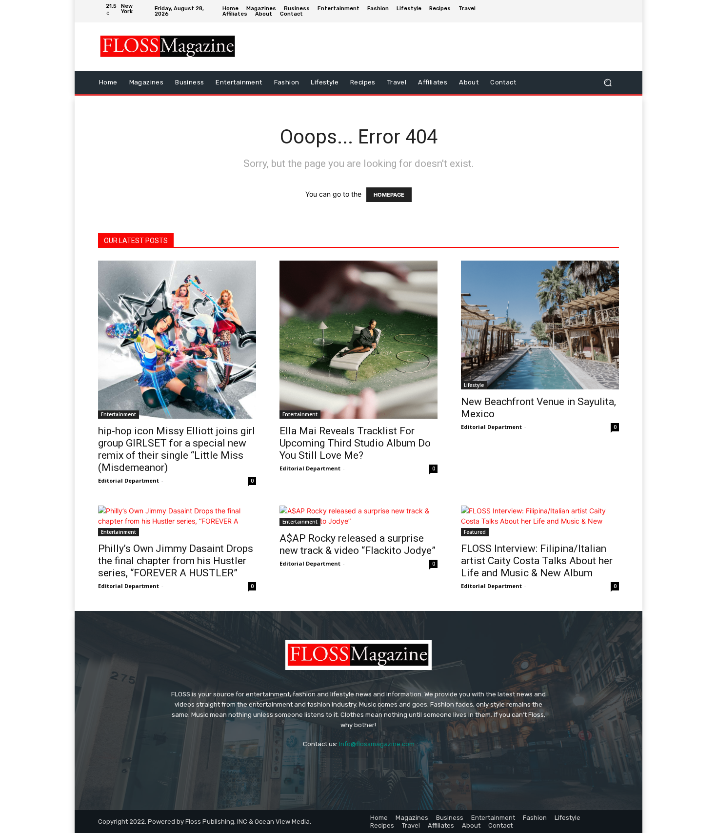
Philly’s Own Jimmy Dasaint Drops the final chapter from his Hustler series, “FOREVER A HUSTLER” (175, 561)
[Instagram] (597, 11)
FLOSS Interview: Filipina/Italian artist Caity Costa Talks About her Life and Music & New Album (537, 561)
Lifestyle (474, 385)
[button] (607, 82)
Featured (475, 531)
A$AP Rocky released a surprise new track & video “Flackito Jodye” (357, 544)
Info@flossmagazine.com (377, 744)
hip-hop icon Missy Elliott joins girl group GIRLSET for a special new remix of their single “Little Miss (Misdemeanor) (176, 449)
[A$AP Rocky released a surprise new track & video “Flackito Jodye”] (358, 516)
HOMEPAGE (389, 194)
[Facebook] (582, 11)
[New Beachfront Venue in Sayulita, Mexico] (540, 325)
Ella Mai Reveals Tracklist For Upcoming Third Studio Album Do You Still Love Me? (355, 443)
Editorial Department (128, 480)
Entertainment (118, 414)
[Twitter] (611, 11)
